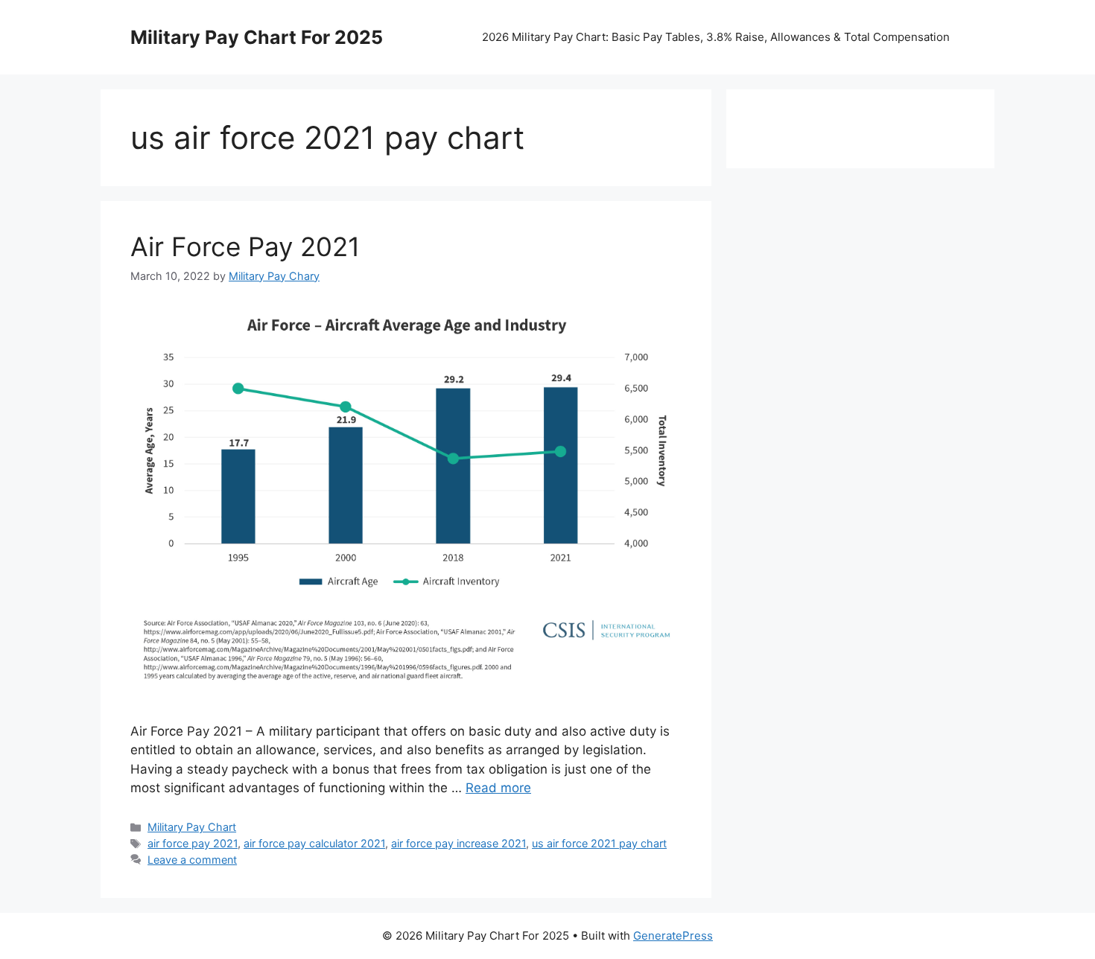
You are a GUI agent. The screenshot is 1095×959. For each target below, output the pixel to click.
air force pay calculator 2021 (314, 843)
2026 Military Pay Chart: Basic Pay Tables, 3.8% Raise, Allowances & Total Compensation (716, 37)
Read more (498, 787)
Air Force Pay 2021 (245, 246)
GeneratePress (673, 935)
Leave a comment (192, 859)
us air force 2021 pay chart (599, 843)
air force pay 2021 (192, 843)
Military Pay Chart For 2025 (256, 37)
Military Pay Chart (191, 827)
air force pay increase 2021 (458, 843)
